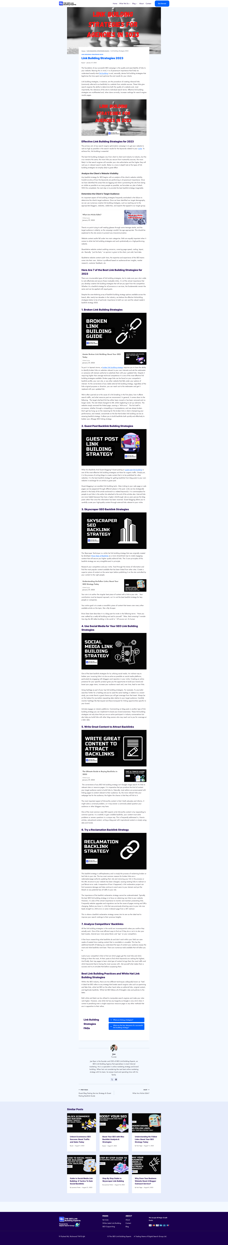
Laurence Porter (76, 1188)
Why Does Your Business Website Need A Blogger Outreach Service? (145, 1181)
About (141, 3)
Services (105, 1220)
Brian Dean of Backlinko (99, 556)
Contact (148, 3)
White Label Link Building (111, 1223)
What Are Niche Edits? (140, 1091)
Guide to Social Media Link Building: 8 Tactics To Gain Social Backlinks (81, 1181)
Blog (127, 1226)
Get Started (162, 3)
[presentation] (81, 1122)
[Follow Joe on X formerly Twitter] (112, 1079)
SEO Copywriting (108, 1226)
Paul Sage (139, 1146)
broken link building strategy (112, 367)
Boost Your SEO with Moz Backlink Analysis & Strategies (113, 1139)
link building (103, 73)
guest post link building (133, 470)
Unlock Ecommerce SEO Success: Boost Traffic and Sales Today (80, 1139)
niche (140, 148)
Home (115, 3)
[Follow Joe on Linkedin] (116, 1079)
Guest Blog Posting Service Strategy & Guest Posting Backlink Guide (95, 1093)
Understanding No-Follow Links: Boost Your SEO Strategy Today (146, 1139)
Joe (84, 63)
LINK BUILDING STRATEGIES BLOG (92, 54)
